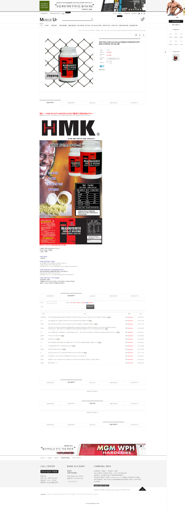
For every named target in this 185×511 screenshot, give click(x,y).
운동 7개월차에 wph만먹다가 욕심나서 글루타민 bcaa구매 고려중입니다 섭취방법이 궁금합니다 (71, 324)
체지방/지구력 (114, 25)
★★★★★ (90, 302)
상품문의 (176, 37)
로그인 (114, 13)
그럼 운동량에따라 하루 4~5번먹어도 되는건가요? (60, 346)
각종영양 (97, 30)
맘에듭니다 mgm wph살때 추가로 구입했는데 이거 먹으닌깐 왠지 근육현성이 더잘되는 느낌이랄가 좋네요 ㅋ (74, 359)
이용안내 (56, 458)
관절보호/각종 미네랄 (123, 25)
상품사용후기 (71, 103)
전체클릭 (47, 25)
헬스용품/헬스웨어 (133, 25)
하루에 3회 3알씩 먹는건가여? (55, 349)
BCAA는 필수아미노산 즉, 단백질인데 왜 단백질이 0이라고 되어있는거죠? (66, 352)
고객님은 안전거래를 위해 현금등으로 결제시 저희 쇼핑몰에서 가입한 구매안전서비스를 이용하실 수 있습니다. (72, 494)
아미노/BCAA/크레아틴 (96, 25)
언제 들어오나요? (52, 339)
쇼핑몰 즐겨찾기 (44, 13)
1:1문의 (181, 44)
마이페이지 (134, 13)
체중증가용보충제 (72, 25)
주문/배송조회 (127, 13)
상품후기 (181, 37)
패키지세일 (87, 25)
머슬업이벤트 (54, 25)
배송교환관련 (113, 103)
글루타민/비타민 (106, 25)
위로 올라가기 (135, 103)
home (79, 30)
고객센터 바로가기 (76, 458)
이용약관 (49, 458)
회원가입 (120, 13)
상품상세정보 (50, 102)
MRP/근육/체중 (80, 25)
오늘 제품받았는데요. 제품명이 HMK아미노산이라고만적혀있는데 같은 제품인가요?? (68, 320)
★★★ (78, 302)
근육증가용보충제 (63, 25)
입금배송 (170, 44)
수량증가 (111, 63)
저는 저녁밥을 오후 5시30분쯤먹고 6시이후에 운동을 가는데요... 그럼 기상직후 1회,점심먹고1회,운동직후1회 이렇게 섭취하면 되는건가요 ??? (82, 332)
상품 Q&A (92, 103)
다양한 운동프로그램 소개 (55, 13)
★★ (74, 302)
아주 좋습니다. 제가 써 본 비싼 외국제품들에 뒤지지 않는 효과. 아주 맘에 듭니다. (67, 356)
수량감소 (111, 64)
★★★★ (84, 302)
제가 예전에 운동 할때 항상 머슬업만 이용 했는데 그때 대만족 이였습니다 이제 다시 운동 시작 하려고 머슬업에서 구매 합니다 (77, 317)
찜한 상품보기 (176, 24)
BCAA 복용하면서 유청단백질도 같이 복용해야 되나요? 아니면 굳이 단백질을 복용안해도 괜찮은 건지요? (73, 342)
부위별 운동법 (176, 21)
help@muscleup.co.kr (116, 477)
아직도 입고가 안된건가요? (54, 335)
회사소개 (42, 458)
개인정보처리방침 (65, 458)
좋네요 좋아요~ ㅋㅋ (53, 362)
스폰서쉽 (176, 44)
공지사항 (170, 37)
